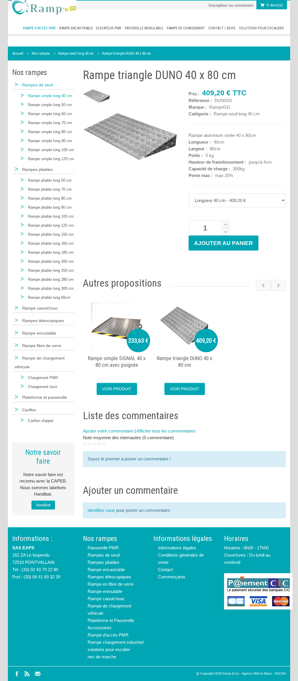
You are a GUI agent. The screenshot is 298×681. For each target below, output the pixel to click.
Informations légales (177, 547)
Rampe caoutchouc (106, 598)
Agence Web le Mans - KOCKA (264, 673)
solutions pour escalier (109, 649)
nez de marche (102, 656)
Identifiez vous (101, 510)
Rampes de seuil (104, 555)
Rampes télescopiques (109, 576)
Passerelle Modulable (144, 28)
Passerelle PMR (103, 547)
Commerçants (171, 576)
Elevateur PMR (108, 28)
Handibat (43, 505)
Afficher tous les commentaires (166, 430)
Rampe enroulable (105, 591)
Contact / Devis (221, 28)
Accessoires (99, 627)
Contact (165, 569)
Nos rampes (41, 53)
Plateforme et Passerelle (111, 620)
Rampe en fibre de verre (111, 584)
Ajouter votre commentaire (108, 430)
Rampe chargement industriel (115, 642)
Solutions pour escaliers (261, 28)
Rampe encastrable (76, 28)
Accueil (17, 53)
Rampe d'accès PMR (39, 28)
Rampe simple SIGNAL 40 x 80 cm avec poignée (117, 361)
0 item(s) (275, 5)
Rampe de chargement (186, 28)
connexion (244, 5)
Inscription (218, 5)
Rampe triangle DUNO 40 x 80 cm (126, 53)
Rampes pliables (103, 562)
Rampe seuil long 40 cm (76, 53)
